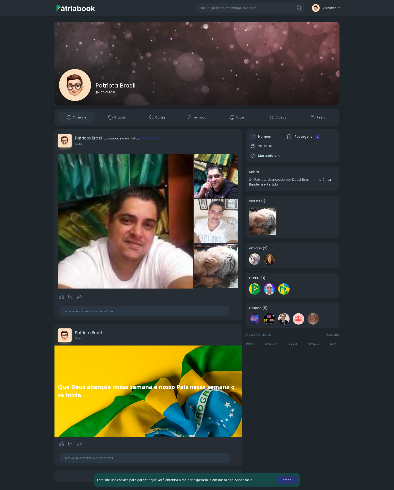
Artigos (293, 343)
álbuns (254, 201)
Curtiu (254, 278)
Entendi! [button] (287, 480)
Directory (270, 343)
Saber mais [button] (243, 480)
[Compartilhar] (79, 297)
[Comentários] (71, 297)
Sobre (250, 343)
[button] (250, 8)
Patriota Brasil (115, 86)
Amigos (255, 248)
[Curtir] (70, 297)
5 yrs (78, 144)
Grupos (255, 308)
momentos (151, 138)
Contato (313, 343)
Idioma (334, 334)
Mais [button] (333, 344)
